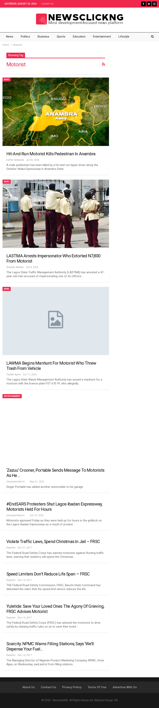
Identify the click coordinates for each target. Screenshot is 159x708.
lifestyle (123, 36)
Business (43, 36)
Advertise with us (125, 687)
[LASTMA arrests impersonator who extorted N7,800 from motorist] (56, 214)
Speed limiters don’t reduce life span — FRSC (48, 574)
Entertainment (102, 36)
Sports (61, 36)
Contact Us (47, 3)
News (9, 36)
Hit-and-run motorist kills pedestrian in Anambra (51, 153)
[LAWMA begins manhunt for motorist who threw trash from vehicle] (56, 321)
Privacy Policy (71, 687)
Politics (25, 36)
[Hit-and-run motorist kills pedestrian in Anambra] (56, 112)
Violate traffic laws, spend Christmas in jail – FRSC (53, 541)
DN (116, 700)
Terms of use (97, 687)
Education (79, 36)
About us (28, 687)
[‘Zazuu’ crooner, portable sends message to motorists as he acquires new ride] (56, 428)
